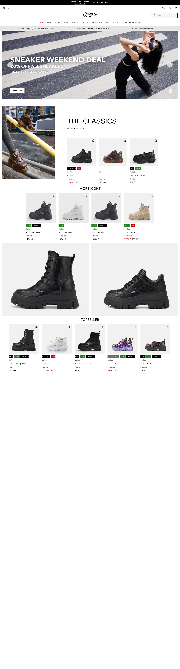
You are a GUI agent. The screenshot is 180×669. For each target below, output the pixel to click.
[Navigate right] (170, 65)
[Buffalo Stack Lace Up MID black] (24, 339)
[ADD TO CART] (93, 140)
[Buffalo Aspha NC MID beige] (139, 208)
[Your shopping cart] (176, 8)
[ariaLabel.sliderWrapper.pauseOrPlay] (171, 91)
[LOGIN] (163, 8)
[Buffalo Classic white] (57, 339)
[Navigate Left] (10, 65)
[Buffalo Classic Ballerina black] (144, 152)
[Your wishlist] (169, 8)
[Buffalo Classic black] (81, 152)
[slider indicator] (89, 95)
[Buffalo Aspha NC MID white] (74, 208)
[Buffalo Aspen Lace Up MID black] (90, 339)
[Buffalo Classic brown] (113, 152)
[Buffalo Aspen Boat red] (155, 339)
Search (161, 15)
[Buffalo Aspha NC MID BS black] (41, 208)
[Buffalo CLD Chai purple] (123, 339)
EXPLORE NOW (80, 4)
